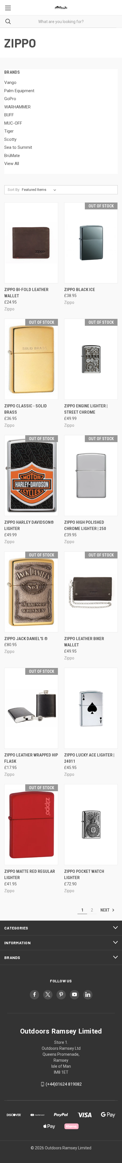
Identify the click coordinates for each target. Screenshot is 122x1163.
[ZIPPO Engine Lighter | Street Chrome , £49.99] (91, 359)
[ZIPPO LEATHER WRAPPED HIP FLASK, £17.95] (31, 708)
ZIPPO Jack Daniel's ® (26, 638)
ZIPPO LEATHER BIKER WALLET (84, 642)
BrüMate (12, 155)
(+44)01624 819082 (64, 1084)
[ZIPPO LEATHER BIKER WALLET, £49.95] (91, 591)
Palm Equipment (19, 90)
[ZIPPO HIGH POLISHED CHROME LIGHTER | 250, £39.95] (91, 475)
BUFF (9, 114)
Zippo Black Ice (79, 289)
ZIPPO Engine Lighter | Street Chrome (86, 409)
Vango (10, 82)
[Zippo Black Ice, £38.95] (91, 242)
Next (105, 910)
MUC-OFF (13, 123)
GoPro (10, 98)
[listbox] (40, 189)
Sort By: (14, 189)
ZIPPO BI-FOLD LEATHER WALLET (26, 293)
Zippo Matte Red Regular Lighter (29, 875)
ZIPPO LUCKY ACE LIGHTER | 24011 (89, 758)
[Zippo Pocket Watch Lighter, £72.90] (91, 824)
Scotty (10, 139)
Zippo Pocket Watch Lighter (84, 875)
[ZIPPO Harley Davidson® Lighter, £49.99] (31, 475)
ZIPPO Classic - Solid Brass (25, 409)
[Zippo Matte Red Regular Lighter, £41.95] (31, 824)
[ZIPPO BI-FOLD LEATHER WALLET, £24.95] (31, 242)
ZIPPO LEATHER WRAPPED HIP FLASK (31, 758)
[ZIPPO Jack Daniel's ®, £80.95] (31, 591)
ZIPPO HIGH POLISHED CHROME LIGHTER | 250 (85, 525)
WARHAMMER (17, 107)
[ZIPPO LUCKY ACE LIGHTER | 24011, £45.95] (91, 708)
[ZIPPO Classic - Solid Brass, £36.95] (31, 359)
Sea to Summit (18, 147)
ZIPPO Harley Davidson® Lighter (29, 525)
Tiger (9, 131)
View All (11, 163)
